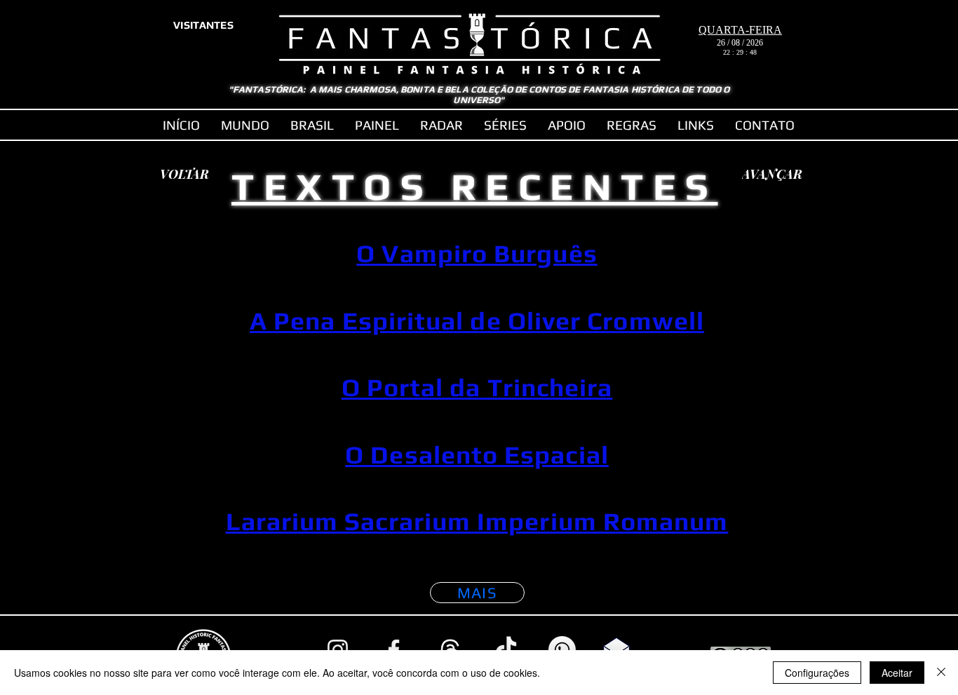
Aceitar (897, 673)
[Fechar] (941, 672)
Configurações (817, 673)
